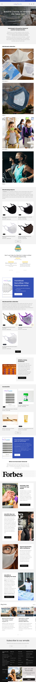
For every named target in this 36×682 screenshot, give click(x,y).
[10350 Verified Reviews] (18, 251)
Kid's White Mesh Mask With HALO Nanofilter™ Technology (9, 347)
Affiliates (19, 658)
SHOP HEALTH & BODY (25, 504)
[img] (18, 258)
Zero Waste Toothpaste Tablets (23, 405)
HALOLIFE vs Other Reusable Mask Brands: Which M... (24, 620)
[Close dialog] (35, 667)
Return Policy (12, 662)
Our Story (11, 653)
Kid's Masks (4, 149)
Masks (3, 183)
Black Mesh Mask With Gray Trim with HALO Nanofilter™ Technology (25, 217)
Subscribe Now (18, 294)
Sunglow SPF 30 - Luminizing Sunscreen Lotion (25, 428)
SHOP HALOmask (24, 565)
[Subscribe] (25, 646)
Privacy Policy (20, 653)
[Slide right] (20, 479)
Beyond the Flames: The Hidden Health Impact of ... (8, 620)
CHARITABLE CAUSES (9, 596)
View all (18, 241)
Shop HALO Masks (18, 20)
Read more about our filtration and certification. (20, 34)
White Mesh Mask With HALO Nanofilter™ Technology (8, 237)
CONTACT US (8, 537)
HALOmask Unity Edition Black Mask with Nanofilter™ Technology (24, 237)
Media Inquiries (20, 662)
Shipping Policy (12, 660)
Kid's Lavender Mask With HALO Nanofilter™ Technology (25, 328)
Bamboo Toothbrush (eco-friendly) (8, 428)
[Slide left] (16, 479)
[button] (2, 4)
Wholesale (19, 660)
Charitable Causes (13, 658)
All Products (5, 81)
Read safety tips (22, 377)
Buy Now (17, 454)
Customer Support (29, 653)
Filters (3, 115)
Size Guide (19, 664)
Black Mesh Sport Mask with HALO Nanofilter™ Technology (9, 217)
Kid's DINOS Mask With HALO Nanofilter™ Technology (8, 328)
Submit (29, 679)
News (11, 664)
